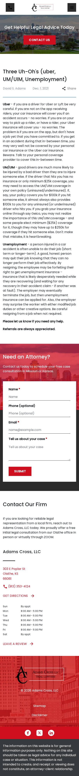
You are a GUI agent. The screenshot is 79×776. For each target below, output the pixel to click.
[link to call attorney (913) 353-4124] (10, 7)
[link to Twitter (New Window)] (39, 733)
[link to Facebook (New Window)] (28, 733)
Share (71, 88)
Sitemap (39, 706)
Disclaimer (40, 715)
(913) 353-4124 (18, 586)
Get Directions (15, 596)
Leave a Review (15, 644)
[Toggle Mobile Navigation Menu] (71, 7)
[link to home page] (42, 7)
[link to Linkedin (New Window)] (51, 733)
